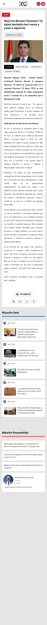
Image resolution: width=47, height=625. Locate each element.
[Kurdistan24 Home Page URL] (23, 3)
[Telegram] (13, 301)
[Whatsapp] (20, 301)
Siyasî (6, 14)
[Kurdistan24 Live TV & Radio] (43, 4)
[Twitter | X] (27, 301)
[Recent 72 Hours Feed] (38, 4)
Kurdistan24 (25, 294)
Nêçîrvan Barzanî (22, 66)
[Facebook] (34, 301)
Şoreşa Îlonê (35, 66)
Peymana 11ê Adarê (13, 71)
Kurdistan (9, 66)
